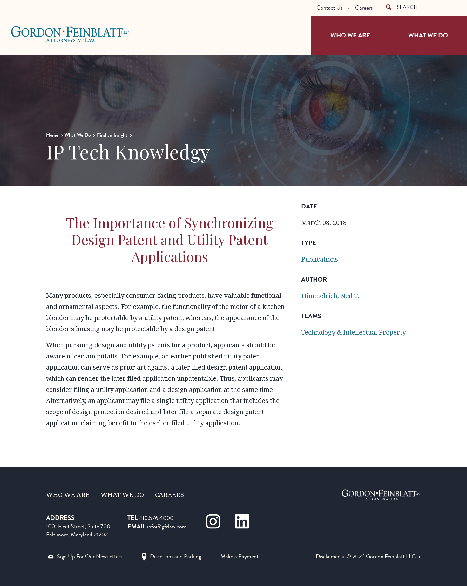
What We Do (428, 35)
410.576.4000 (156, 518)
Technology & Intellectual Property (353, 332)
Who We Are (350, 35)
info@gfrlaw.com (166, 526)
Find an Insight (112, 135)
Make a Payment (239, 556)
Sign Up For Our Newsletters (89, 556)
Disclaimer (328, 556)
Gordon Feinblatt (36, 34)
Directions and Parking (175, 556)
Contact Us (329, 7)
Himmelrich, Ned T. (330, 296)
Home (52, 135)
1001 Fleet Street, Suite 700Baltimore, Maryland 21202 (78, 530)
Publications (319, 259)
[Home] (381, 494)
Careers (364, 7)
